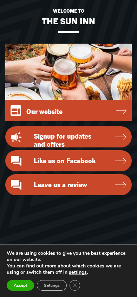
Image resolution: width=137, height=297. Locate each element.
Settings (52, 285)
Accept (20, 285)
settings (78, 272)
